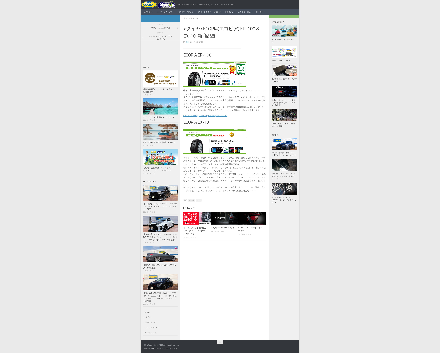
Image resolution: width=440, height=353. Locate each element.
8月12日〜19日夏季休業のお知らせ (158, 117)
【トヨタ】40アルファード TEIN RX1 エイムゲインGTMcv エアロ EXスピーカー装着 (160, 206)
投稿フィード (150, 322)
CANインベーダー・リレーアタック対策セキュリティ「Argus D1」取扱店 (283, 102)
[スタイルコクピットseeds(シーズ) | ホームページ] (158, 4)
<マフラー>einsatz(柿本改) (222, 228)
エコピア (191, 200)
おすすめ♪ (229, 12)
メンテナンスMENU (164, 12)
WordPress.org (150, 333)
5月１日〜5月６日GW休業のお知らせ (159, 142)
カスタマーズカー (245, 12)
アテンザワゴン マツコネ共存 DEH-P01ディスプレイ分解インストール (284, 176)
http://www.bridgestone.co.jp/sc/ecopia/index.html (205, 115)
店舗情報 (148, 12)
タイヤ (199, 200)
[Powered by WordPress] (153, 348)
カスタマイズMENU (185, 12)
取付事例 (259, 12)
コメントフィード (152, 328)
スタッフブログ (204, 12)
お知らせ (218, 12)
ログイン (148, 317)
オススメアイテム (190, 18)
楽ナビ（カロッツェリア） (282, 61)
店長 (187, 42)
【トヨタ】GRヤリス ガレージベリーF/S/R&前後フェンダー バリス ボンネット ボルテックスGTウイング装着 (160, 237)
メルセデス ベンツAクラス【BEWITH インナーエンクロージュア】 (284, 199)
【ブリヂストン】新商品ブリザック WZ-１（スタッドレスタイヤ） (195, 231)
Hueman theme (172, 348)
